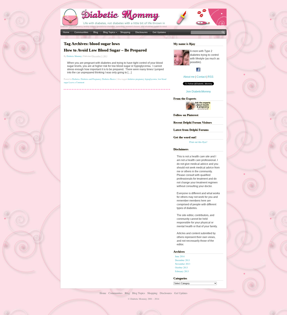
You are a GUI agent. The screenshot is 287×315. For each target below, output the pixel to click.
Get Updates (159, 32)
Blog (95, 32)
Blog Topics (109, 32)
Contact (201, 76)
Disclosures (141, 32)
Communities (81, 32)
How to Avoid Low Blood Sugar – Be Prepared (105, 50)
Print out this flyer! (198, 142)
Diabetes (76, 79)
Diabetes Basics (109, 79)
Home (66, 32)
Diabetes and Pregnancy (91, 79)
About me (189, 76)
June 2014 (180, 256)
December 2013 (182, 260)
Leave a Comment (76, 82)
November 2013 (182, 263)
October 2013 (181, 267)
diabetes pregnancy (136, 79)
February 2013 (182, 271)
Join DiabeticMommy (198, 91)
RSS (210, 76)
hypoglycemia (151, 79)
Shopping (125, 32)
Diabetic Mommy (74, 56)
